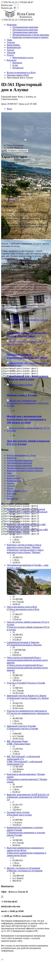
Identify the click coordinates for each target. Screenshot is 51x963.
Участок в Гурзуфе (16, 683)
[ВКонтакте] (3, 956)
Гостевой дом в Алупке (18, 812)
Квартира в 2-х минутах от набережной (26, 509)
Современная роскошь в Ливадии (23, 642)
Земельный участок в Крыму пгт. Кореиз (26, 695)
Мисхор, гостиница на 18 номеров (23, 868)
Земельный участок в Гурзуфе (21, 726)
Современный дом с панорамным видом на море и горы (27, 378)
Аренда (10, 50)
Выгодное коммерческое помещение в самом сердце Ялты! (25, 849)
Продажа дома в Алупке (22, 395)
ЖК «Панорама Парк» (17, 741)
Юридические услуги (22, 57)
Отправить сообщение (17, 151)
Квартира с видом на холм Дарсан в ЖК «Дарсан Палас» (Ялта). (26, 525)
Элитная (11, 52)
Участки (11, 42)
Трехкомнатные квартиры (25, 32)
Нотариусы (17, 68)
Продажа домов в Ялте (18, 75)
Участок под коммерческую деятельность (27, 711)
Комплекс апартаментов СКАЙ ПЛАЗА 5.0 (28, 794)
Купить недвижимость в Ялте (21, 72)
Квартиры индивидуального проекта (30, 37)
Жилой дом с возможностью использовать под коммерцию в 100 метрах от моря (26, 419)
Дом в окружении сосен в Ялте (22, 607)
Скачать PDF (13, 200)
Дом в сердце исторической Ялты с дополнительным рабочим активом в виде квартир (27, 660)
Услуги (10, 55)
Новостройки (13, 45)
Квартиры (12, 24)
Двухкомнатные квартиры (25, 29)
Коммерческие (14, 47)
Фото (9, 109)
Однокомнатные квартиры (25, 27)
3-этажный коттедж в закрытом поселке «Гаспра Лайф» (26, 334)
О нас (15, 65)
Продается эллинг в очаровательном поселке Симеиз (27, 356)
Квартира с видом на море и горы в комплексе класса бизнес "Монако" (24, 546)
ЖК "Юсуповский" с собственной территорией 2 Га (23, 757)
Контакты (11, 60)
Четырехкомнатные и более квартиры (30, 35)
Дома (9, 40)
